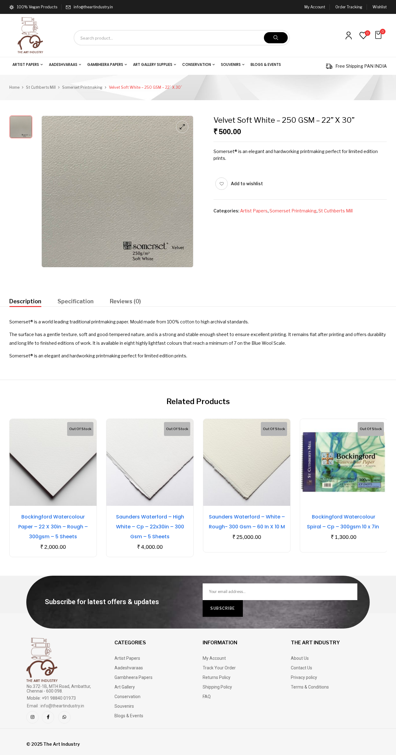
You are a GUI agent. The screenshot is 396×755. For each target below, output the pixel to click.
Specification (75, 301)
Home (14, 87)
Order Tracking (348, 7)
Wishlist (379, 7)
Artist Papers (254, 210)
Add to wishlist (247, 183)
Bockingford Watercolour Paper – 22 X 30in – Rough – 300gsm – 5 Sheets (53, 526)
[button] (379, 35)
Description (25, 301)
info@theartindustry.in (93, 7)
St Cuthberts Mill (41, 87)
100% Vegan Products (37, 7)
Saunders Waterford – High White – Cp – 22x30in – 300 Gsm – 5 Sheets (150, 526)
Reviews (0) (125, 301)
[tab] (25, 302)
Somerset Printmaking (82, 87)
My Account (314, 7)
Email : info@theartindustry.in (55, 705)
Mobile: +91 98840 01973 (51, 698)
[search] (276, 37)
